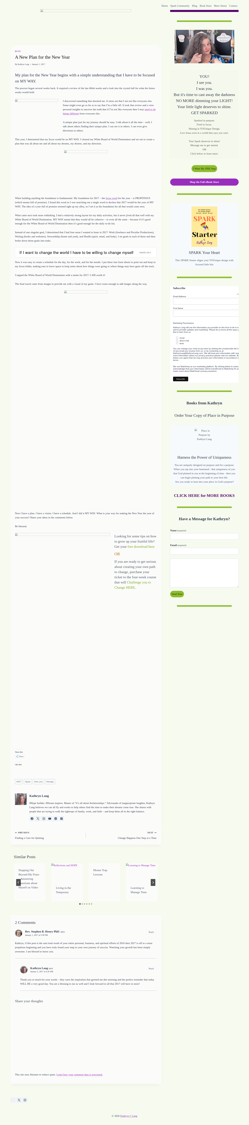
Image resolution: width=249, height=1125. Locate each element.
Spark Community (179, 5)
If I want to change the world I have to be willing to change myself (76, 252)
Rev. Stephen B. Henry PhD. (42, 931)
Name (178, 530)
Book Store (206, 5)
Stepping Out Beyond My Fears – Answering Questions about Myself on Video (28, 878)
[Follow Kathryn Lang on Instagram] (43, 818)
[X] (19, 1100)
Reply (151, 932)
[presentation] (67, 872)
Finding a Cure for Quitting (29, 835)
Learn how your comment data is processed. (79, 1074)
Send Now (177, 594)
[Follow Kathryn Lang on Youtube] (49, 818)
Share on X (145, 252)
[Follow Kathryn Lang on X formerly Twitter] (37, 818)
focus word (111, 198)
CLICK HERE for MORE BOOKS (204, 495)
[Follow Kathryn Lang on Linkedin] (55, 818)
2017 (18, 781)
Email (178, 545)
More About (220, 5)
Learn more (178, 371)
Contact (233, 5)
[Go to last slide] (18, 882)
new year (38, 781)
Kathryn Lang (23, 64)
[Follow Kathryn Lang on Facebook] (32, 818)
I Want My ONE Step (204, 168)
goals (27, 781)
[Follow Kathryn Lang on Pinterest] (61, 818)
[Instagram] (25, 1100)
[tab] (80, 904)
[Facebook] (13, 1100)
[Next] (153, 882)
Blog (194, 5)
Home (165, 5)
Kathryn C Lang (128, 1115)
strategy (50, 781)
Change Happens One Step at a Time (137, 835)
